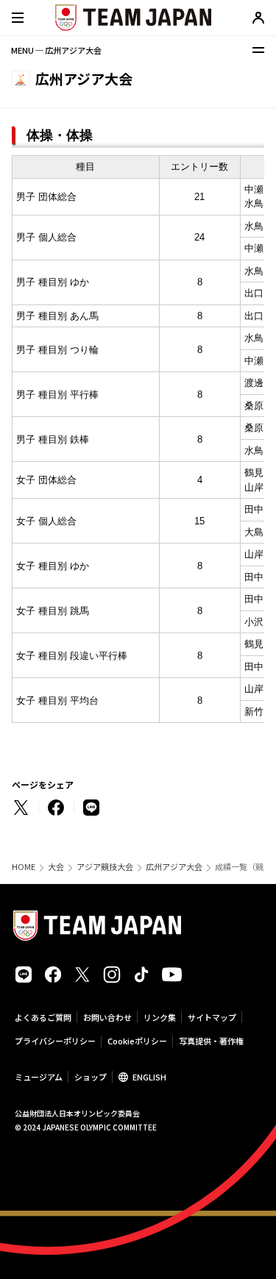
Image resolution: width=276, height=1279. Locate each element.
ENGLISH (149, 1077)
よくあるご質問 (43, 1017)
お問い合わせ (107, 1017)
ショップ (90, 1077)
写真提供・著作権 (211, 1041)
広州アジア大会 (174, 866)
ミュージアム (39, 1077)
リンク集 (160, 1017)
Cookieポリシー (137, 1041)
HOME (23, 866)
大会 (56, 866)
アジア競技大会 (105, 866)
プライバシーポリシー (55, 1041)
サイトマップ (212, 1017)
